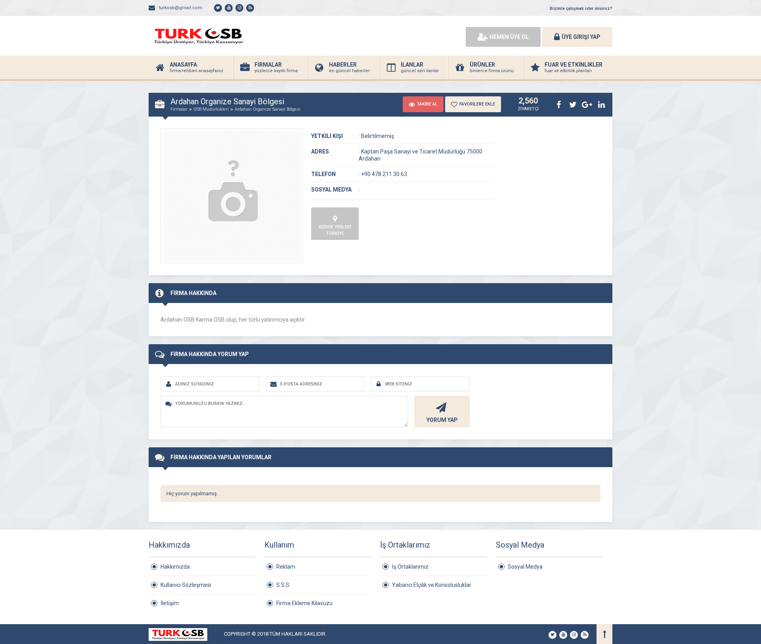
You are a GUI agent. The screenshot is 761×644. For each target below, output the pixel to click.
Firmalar (178, 109)
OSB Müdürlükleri (211, 109)
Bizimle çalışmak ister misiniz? (581, 8)
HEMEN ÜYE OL (509, 37)
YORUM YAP (442, 420)
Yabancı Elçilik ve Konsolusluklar (431, 585)
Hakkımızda (175, 567)
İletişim (170, 603)
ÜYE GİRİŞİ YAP (581, 37)
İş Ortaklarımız (410, 567)
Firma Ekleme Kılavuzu (304, 603)
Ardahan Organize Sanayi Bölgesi (267, 109)
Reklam (285, 567)
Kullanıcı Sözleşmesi (186, 585)
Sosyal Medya (525, 567)
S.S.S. (283, 585)
